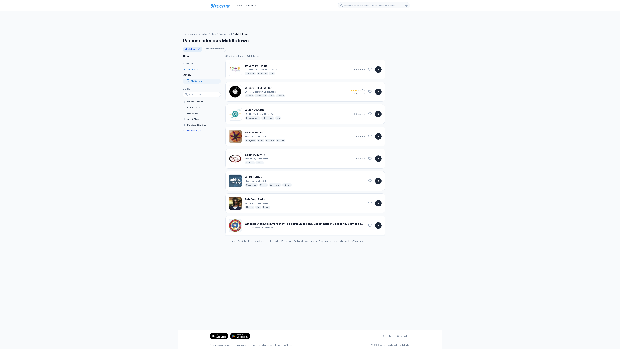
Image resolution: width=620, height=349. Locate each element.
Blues (261, 140)
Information (268, 117)
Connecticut (225, 34)
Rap (258, 207)
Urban (266, 207)
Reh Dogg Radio (255, 199)
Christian (251, 73)
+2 (281, 140)
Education (263, 73)
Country (270, 140)
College (250, 95)
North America (190, 34)
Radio (239, 5)
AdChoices (288, 345)
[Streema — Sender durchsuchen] (220, 5)
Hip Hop (250, 207)
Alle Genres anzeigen (192, 130)
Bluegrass (251, 140)
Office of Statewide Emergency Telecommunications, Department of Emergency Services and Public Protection (316, 224)
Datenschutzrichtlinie (245, 345)
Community (262, 95)
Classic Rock (252, 184)
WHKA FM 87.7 (253, 177)
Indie (272, 95)
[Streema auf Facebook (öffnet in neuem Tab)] (390, 336)
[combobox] (374, 5)
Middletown (193, 49)
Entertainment (253, 117)
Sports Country (255, 155)
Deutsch (404, 336)
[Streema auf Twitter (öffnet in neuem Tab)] (383, 336)
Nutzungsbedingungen (220, 345)
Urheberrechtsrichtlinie (269, 345)
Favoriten (251, 5)
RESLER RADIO (254, 132)
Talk (272, 73)
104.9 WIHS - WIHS (256, 65)
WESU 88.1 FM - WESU (258, 88)
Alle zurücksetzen (215, 48)
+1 (281, 95)
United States (208, 34)
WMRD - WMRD (254, 110)
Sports (260, 162)
